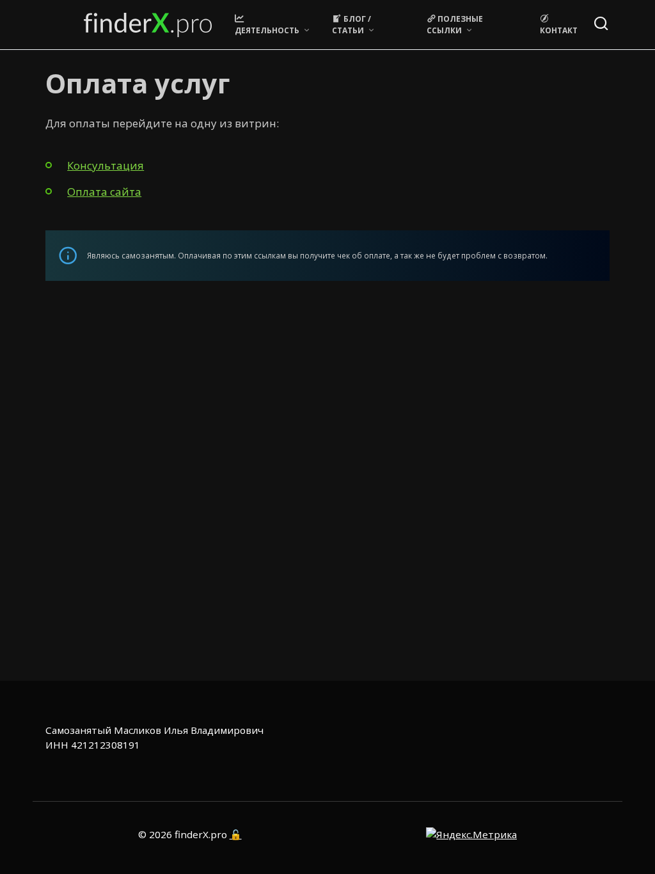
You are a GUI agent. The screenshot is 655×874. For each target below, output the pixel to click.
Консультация (105, 165)
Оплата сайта (104, 191)
